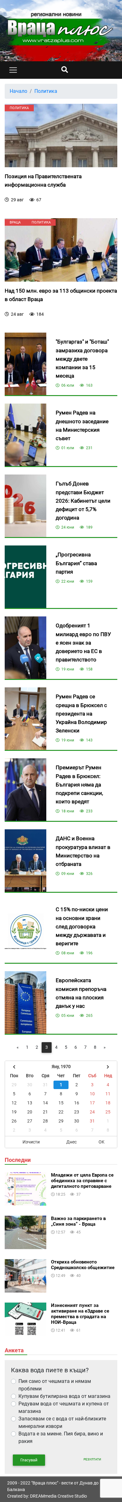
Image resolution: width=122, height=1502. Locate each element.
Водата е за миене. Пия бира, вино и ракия (60, 1437)
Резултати (92, 1459)
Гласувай (29, 1460)
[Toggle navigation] (13, 70)
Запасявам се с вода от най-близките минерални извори (62, 1422)
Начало (18, 91)
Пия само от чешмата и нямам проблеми (54, 1385)
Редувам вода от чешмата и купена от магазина (63, 1407)
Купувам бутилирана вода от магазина (64, 1396)
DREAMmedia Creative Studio (58, 1496)
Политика (45, 91)
